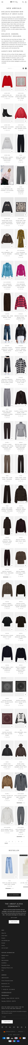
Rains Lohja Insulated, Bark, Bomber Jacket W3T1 (21, 765)
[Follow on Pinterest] (6, 1027)
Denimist (21, 313)
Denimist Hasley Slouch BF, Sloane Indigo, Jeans (7, 349)
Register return (4, 955)
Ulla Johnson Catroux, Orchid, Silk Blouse (20, 286)
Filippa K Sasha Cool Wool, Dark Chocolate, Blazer (20, 413)
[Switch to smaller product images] (26, 68)
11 (18, 841)
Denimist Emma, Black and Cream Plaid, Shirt (21, 381)
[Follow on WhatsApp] (21, 1027)
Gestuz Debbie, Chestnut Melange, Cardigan (7, 605)
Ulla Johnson (7, 187)
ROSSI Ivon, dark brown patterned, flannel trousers (7, 509)
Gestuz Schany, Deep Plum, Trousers (7, 572)
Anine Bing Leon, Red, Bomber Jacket (21, 127)
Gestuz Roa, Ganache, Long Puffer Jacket (7, 541)
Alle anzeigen (14, 895)
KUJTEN (7, 698)
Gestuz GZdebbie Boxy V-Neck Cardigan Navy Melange (21, 669)
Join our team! (4, 948)
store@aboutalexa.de (6, 992)
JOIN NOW (14, 922)
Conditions (3, 963)
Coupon (3, 938)
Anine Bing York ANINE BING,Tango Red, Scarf (20, 97)
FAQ (2, 970)
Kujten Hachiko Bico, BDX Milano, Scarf (7, 734)
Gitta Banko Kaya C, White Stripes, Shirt (7, 830)
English (20, 1031)
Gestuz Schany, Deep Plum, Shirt (21, 540)
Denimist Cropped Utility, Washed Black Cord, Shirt (20, 349)
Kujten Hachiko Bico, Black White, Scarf (21, 702)
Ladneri (7, 313)
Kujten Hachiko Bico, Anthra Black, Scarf (7, 702)
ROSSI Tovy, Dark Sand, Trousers (7, 478)
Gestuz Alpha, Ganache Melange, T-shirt (21, 637)
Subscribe (7, 1021)
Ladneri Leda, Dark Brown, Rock (7, 316)
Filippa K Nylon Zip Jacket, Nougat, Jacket (7, 797)
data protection (5, 960)
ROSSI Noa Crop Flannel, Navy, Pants (21, 159)
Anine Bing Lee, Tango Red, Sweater (7, 96)
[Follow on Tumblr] (25, 1027)
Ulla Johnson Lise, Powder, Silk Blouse (7, 189)
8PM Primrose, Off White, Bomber (7, 253)
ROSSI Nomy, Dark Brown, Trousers (20, 478)
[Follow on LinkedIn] (10, 1027)
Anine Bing (7, 93)
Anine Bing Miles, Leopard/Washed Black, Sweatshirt (7, 222)
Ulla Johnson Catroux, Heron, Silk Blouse (7, 286)
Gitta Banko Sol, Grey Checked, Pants (21, 831)
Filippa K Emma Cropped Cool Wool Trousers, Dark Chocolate (7, 447)
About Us (3, 933)
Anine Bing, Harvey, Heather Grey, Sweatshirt (7, 159)
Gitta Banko (21, 793)
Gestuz (21, 442)
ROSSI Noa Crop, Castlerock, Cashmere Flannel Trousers (7, 413)
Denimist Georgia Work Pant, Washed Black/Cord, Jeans (7, 381)
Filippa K (21, 409)
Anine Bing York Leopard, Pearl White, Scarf (21, 222)
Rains (7, 762)
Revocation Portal (5, 965)
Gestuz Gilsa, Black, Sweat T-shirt (7, 636)
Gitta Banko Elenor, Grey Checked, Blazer (21, 797)
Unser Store (4, 935)
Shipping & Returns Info (7, 968)
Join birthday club (5, 940)
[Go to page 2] (21, 841)
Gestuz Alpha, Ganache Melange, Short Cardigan (21, 605)
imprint (3, 958)
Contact (3, 943)
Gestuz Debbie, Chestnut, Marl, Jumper (21, 573)
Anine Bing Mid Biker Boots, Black (7, 127)
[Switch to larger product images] (23, 68)
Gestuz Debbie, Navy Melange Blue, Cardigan (7, 669)
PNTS (10, 880)
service (3, 945)
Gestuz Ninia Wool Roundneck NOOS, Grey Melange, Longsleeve (21, 447)
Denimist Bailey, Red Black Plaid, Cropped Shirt (21, 317)
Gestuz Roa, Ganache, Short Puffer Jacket (21, 509)
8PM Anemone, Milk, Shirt (21, 733)
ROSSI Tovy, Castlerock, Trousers (21, 190)
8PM (7, 250)
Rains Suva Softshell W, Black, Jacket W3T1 (7, 765)
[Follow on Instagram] (2, 1027)
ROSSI (20, 155)
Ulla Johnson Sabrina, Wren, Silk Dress (21, 254)
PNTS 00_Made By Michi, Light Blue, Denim (9, 883)
